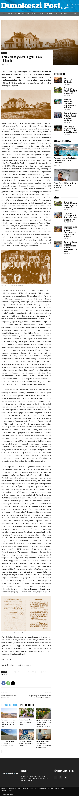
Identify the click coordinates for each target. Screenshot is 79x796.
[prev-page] (2, 751)
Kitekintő (10, 790)
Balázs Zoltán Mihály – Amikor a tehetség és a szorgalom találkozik (65, 185)
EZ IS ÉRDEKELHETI (27, 704)
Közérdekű (50, 788)
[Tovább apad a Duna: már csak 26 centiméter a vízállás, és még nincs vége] (9, 713)
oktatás (38, 672)
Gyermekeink (43, 788)
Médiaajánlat (12, 788)
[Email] (13, 683)
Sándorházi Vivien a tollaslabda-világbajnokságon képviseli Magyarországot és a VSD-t (70, 247)
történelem (46, 672)
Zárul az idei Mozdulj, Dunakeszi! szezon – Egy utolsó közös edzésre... (70, 91)
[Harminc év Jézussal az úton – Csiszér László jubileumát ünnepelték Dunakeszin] (58, 115)
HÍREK (56, 197)
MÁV (33, 672)
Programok (25, 788)
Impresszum (4, 788)
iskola (27, 672)
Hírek (19, 788)
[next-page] (6, 751)
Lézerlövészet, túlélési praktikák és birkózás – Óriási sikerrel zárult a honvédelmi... (70, 217)
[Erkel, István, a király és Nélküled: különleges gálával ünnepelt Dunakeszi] (58, 128)
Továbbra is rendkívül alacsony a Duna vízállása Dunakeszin (7, 743)
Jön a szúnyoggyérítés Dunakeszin (69, 80)
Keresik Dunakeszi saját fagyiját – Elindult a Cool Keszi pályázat (26, 743)
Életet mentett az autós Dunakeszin (9, 697)
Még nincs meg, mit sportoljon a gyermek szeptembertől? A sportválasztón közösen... (70, 231)
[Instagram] (60, 777)
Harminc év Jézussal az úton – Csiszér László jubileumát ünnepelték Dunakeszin (70, 117)
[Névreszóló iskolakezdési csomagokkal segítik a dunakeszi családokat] (58, 101)
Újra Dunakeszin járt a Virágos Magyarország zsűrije (25, 722)
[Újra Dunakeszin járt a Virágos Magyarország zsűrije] (26, 713)
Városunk (4, 53)
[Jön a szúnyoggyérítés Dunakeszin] (58, 80)
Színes (31, 788)
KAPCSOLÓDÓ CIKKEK (9, 704)
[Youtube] (65, 777)
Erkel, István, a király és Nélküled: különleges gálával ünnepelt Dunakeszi (70, 129)
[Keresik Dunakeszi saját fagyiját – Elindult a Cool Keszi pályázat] (26, 734)
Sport (36, 788)
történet (4, 674)
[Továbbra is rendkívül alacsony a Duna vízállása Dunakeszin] (9, 734)
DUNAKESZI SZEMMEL (62, 140)
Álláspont (3, 790)
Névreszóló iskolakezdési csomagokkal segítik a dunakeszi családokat (70, 103)
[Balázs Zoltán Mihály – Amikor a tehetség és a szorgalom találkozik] (66, 175)
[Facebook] (3, 683)
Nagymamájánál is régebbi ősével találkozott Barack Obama (40, 697)
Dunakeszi (12, 672)
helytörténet (20, 672)
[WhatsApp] (8, 683)
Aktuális (63, 788)
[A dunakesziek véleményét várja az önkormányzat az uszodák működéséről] (66, 150)
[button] (75, 14)
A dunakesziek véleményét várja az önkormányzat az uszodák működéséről (66, 160)
